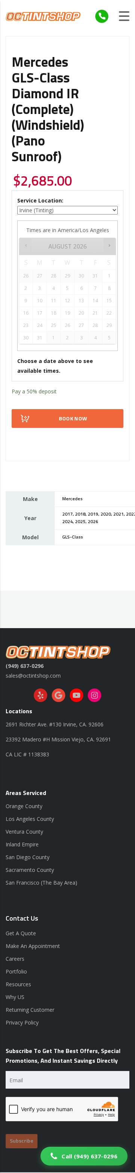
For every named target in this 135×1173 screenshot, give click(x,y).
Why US (15, 996)
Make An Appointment (33, 946)
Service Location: (40, 200)
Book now (73, 419)
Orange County (24, 806)
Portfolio (16, 971)
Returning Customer (30, 1009)
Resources (18, 984)
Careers (15, 958)
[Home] (43, 16)
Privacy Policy (22, 1022)
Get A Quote (21, 933)
